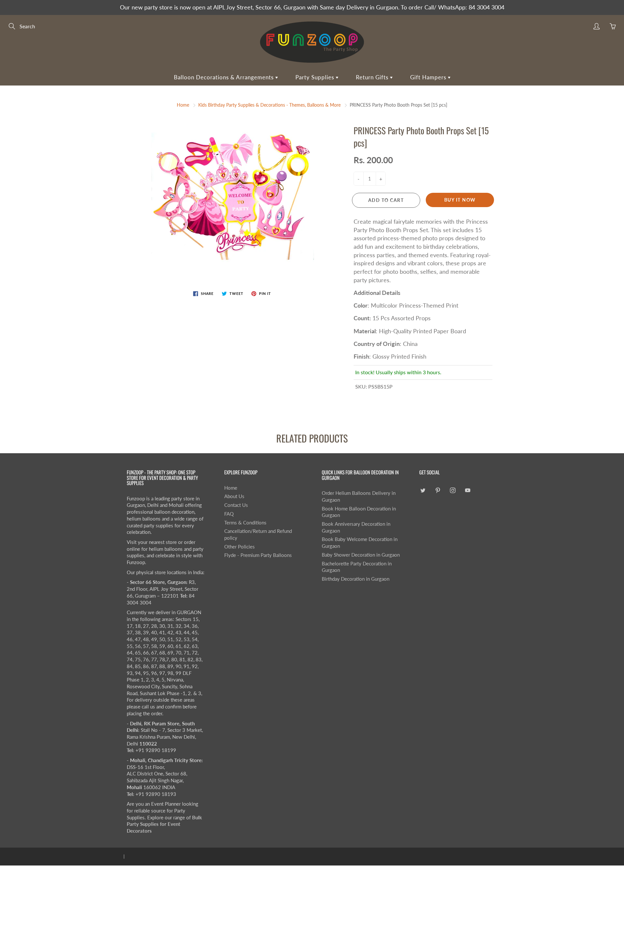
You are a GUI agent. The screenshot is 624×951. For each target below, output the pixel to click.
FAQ (229, 514)
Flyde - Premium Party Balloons (258, 555)
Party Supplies (315, 77)
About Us (234, 496)
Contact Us (236, 505)
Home (183, 105)
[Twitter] (422, 490)
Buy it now (460, 200)
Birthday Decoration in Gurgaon (355, 579)
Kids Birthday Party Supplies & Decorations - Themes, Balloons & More (269, 105)
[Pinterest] (437, 490)
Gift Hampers (429, 77)
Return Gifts (373, 77)
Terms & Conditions (245, 522)
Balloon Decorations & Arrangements (224, 77)
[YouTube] (467, 490)
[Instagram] (452, 490)
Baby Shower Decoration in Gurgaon (361, 555)
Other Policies (239, 546)
